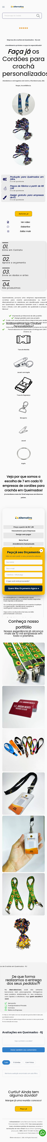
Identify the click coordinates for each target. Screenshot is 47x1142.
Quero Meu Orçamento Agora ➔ (23, 588)
